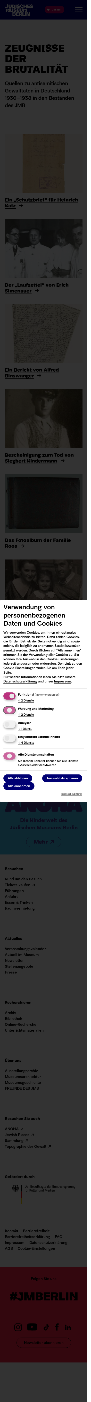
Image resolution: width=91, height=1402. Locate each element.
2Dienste (26, 700)
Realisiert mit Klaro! (71, 794)
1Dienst (25, 728)
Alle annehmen (19, 786)
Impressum (62, 681)
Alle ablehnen (18, 778)
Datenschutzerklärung (20, 681)
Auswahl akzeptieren (62, 778)
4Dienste (26, 743)
